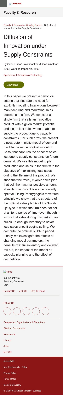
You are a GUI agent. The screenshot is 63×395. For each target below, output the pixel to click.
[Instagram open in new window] (26, 311)
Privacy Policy (11, 372)
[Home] (8, 271)
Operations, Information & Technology (23, 75)
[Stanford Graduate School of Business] (16, 4)
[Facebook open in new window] (17, 311)
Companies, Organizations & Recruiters (24, 322)
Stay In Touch (38, 291)
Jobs (6, 346)
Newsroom (9, 334)
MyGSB (8, 352)
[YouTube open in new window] (36, 311)
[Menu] (3, 3)
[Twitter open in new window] (7, 311)
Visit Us (23, 291)
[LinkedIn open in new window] (45, 311)
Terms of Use (11, 378)
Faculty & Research (20, 12)
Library (7, 340)
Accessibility (10, 361)
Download (12, 84)
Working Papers (34, 25)
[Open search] (59, 3)
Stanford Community (14, 328)
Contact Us (9, 291)
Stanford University (13, 384)
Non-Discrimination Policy (16, 366)
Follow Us (9, 303)
